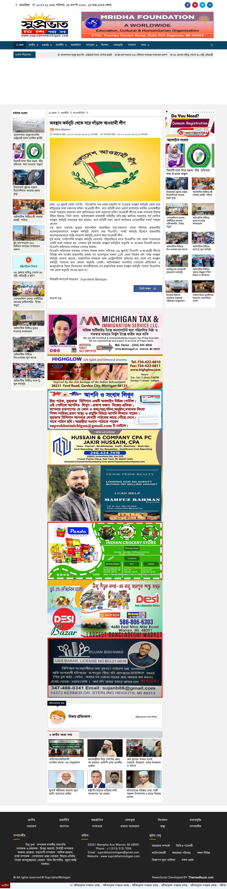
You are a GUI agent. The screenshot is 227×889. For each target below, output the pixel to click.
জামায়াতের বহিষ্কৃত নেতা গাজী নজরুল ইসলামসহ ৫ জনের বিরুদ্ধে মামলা (144, 794)
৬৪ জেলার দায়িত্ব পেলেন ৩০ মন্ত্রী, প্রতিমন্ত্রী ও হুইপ (160, 54)
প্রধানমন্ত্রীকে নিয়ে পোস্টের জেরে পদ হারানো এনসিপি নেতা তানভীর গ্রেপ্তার (105, 762)
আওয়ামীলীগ (79, 112)
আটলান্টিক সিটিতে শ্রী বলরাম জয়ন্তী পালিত (202, 194)
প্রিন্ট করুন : (146, 288)
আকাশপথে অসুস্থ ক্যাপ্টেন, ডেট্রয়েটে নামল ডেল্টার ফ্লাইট (49, 54)
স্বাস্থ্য (162, 826)
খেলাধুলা (90, 44)
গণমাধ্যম (97, 826)
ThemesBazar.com (201, 877)
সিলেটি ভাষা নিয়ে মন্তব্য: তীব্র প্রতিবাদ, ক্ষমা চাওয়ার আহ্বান (29, 163)
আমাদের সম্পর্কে (161, 845)
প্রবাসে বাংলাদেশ (129, 826)
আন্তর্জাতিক (76, 44)
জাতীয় (32, 44)
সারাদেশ (132, 44)
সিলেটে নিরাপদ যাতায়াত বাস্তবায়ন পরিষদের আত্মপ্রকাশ (175, 298)
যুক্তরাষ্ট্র (45, 44)
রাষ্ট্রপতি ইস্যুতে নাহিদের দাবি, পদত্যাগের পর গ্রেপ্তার (103, 792)
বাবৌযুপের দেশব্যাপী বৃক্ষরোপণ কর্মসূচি (176, 271)
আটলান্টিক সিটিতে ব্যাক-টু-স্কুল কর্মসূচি (202, 248)
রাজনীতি (60, 44)
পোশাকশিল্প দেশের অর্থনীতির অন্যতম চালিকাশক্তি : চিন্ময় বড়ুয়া (28, 302)
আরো (143, 44)
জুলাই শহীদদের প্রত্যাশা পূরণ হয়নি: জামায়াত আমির (63, 792)
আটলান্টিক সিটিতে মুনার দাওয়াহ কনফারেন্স (26, 330)
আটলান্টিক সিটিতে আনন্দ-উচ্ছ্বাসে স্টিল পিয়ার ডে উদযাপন (202, 272)
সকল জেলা (188, 860)
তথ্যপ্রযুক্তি (118, 44)
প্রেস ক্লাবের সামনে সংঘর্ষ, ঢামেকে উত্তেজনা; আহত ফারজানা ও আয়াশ (144, 762)
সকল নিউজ (203, 853)
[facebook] (188, 5)
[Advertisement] (113, 81)
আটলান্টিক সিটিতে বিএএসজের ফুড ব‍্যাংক (25, 356)
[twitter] (195, 5)
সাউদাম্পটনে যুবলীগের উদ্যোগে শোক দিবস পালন (203, 298)
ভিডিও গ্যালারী (184, 845)
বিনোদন (104, 44)
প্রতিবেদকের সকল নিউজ (146, 717)
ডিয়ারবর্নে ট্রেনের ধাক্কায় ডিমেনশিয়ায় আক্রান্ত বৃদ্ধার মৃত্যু (27, 190)
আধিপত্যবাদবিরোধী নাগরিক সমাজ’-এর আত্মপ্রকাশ (64, 761)
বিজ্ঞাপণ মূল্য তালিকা (163, 860)
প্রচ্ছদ (21, 44)
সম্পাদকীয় (195, 826)
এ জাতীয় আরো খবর (60, 734)
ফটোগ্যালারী (159, 853)
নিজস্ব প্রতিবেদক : (63, 129)
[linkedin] (202, 5)
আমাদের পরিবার (181, 853)
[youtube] (210, 5)
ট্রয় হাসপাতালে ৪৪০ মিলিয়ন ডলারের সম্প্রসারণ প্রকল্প (106, 54)
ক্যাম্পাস (64, 826)
